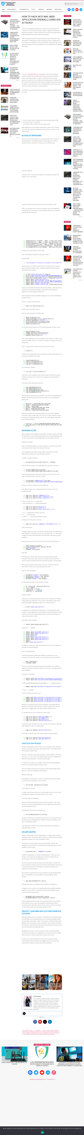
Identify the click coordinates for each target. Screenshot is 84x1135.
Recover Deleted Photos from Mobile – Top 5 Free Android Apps (78, 86)
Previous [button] (20, 982)
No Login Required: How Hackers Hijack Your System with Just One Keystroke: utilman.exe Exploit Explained (77, 194)
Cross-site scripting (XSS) (53, 1030)
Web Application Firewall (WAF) (34, 1034)
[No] (82, 1130)
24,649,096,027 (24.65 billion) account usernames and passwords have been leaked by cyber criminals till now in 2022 (69, 1064)
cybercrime (31, 1031)
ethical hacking (46, 1031)
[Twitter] (24, 1013)
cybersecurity (38, 1031)
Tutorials (38, 1030)
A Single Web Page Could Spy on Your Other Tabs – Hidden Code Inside (77, 23)
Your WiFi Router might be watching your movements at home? (78, 76)
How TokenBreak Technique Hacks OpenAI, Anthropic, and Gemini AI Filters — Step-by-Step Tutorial (78, 164)
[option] (28, 982)
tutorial (24, 1034)
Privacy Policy (50, 1079)
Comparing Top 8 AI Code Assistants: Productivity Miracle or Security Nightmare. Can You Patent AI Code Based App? (78, 178)
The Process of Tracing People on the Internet (77, 94)
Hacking (52, 1031)
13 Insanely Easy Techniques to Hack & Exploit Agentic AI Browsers (78, 130)
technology (57, 1033)
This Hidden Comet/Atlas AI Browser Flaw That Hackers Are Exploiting (14, 109)
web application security (34, 74)
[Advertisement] (42, 60)
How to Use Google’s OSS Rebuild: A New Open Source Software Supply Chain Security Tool (15, 120)
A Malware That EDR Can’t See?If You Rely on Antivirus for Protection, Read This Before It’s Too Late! (78, 261)
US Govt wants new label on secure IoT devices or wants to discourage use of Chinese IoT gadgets (42, 1064)
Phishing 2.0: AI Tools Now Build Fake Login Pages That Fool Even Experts (78, 153)
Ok (42, 1132)
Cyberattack (25, 1031)
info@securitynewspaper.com (38, 1079)
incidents (28, 1033)
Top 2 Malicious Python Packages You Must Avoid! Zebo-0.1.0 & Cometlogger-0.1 (77, 273)
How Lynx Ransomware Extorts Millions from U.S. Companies (77, 249)
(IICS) (37, 76)
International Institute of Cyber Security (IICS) (42, 1033)
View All (18, 80)
